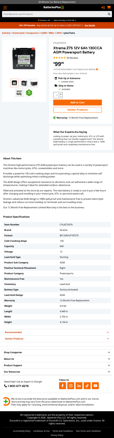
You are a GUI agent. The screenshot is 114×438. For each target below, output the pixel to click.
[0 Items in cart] (109, 7)
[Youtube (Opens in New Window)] (95, 385)
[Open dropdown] (97, 69)
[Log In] (103, 7)
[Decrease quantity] (60, 96)
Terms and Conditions (62, 431)
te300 (44, 32)
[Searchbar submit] (109, 14)
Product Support (13, 365)
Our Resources (12, 371)
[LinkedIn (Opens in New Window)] (78, 385)
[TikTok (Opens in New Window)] (87, 385)
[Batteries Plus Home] (54, 7)
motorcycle (18, 32)
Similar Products (77, 109)
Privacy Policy (57, 435)
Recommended (13, 332)
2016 (58, 32)
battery (6, 32)
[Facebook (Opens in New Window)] (62, 385)
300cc (51, 32)
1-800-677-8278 (18, 386)
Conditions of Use (41, 431)
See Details (90, 25)
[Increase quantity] (60, 94)
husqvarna (33, 32)
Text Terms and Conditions (88, 431)
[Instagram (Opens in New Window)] (70, 385)
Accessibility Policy (21, 431)
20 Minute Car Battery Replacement (57, 1)
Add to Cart (77, 102)
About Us (9, 358)
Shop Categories (13, 352)
